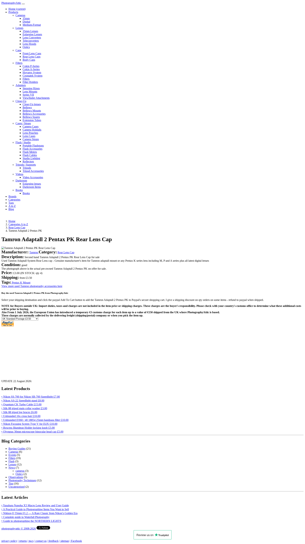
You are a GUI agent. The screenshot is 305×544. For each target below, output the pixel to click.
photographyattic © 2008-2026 (18, 528)
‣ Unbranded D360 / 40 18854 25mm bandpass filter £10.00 (34, 419)
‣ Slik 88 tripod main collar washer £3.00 (24, 408)
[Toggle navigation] (23, 3)
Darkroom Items (32, 186)
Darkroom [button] (21, 180)
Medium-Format (32, 24)
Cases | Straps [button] (23, 123)
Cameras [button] (20, 15)
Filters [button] (19, 62)
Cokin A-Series (31, 69)
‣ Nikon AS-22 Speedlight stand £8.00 (22, 400)
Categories (14, 199)
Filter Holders (30, 82)
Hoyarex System (32, 72)
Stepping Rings (31, 88)
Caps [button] (18, 50)
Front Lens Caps (32, 53)
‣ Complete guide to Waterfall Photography (25, 517)
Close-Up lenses (32, 104)
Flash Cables (30, 155)
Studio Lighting (31, 158)
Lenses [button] (19, 27)
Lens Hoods (29, 43)
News (11, 467)
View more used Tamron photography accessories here (31, 286)
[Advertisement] (107, 352)
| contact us (40, 540)
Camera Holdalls (32, 129)
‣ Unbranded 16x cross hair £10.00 (20, 416)
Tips (10, 483)
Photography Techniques (22, 480)
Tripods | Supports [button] (26, 164)
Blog (11, 209)
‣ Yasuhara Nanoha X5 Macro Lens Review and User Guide (35, 505)
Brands (12, 196)
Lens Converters (32, 37)
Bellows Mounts (32, 110)
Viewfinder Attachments (36, 97)
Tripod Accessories (33, 171)
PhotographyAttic (11, 2)
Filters (26, 78)
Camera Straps (31, 139)
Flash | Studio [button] (23, 142)
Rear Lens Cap (66, 252)
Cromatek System (32, 75)
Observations (15, 477)
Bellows (27, 107)
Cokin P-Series (31, 66)
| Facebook (76, 540)
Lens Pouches (30, 132)
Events (12, 454)
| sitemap (64, 540)
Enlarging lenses (32, 183)
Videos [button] (19, 174)
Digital (26, 21)
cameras (20, 470)
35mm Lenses (30, 31)
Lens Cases (29, 136)
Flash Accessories (32, 148)
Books (26, 193)
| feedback (53, 540)
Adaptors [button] (21, 85)
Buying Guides (16, 448)
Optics (26, 47)
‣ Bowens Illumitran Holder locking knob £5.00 (28, 427)
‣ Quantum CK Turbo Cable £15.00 (21, 404)
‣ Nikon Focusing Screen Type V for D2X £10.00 (29, 423)
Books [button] (19, 190)
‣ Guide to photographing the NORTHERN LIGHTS (31, 520)
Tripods (27, 167)
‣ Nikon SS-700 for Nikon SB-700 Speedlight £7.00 (30, 396)
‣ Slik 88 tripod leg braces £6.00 (19, 412)
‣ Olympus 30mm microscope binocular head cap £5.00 (32, 431)
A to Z (12, 205)
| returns (22, 540)
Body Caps (29, 59)
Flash (11, 461)
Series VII (28, 94)
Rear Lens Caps (31, 56)
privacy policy (9, 540)
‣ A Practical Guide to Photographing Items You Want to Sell (35, 509)
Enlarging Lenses (32, 34)
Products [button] (13, 12)
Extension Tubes (32, 120)
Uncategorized (16, 486)
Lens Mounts (30, 91)
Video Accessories (33, 177)
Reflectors (28, 161)
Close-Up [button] (21, 101)
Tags (11, 202)
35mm (26, 18)
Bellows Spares (31, 116)
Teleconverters (31, 40)
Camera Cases (30, 126)
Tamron (34, 252)
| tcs (31, 540)
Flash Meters (30, 151)
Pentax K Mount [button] (20, 282)
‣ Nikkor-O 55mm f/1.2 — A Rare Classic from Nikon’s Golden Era (39, 513)
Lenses (12, 464)
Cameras (13, 451)
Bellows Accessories (34, 113)
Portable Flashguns (33, 145)
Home (17, 8)
